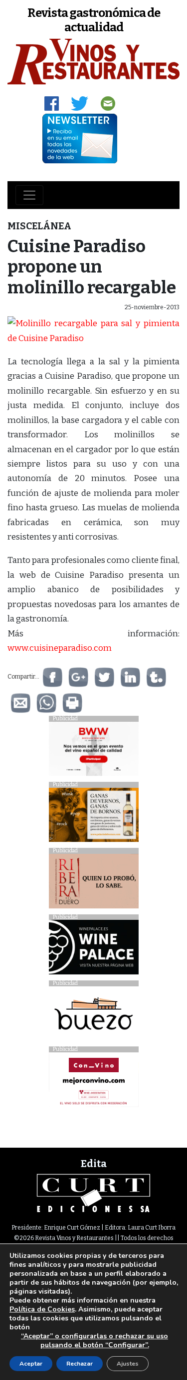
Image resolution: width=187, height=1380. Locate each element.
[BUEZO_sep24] (94, 1016)
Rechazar (79, 1364)
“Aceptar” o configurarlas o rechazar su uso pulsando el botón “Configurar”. (94, 1341)
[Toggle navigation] (29, 195)
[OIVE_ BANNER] (94, 1082)
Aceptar (30, 1364)
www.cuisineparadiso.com (59, 648)
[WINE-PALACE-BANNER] (94, 950)
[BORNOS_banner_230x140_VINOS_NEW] (94, 817)
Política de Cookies (42, 1309)
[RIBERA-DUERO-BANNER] (94, 883)
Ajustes (128, 1364)
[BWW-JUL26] (94, 751)
